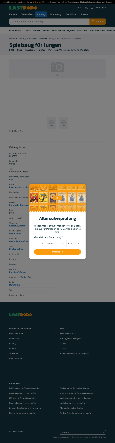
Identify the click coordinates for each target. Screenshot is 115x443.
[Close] (82, 187)
